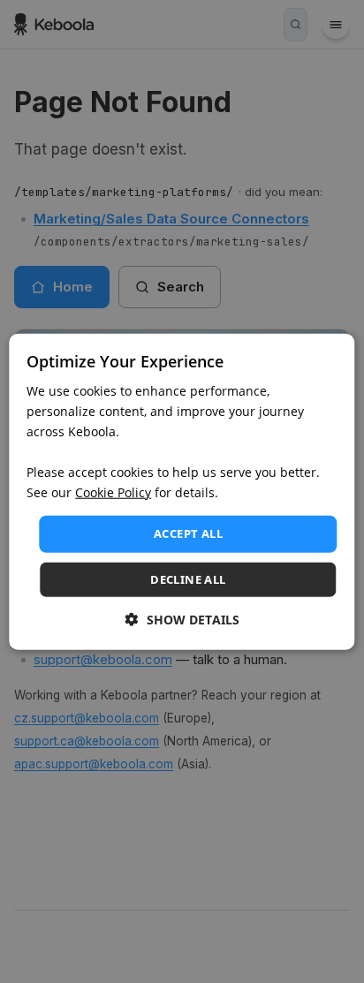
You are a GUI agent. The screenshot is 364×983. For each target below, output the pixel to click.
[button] (182, 619)
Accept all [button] (188, 533)
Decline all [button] (187, 579)
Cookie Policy (113, 492)
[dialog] (181, 491)
